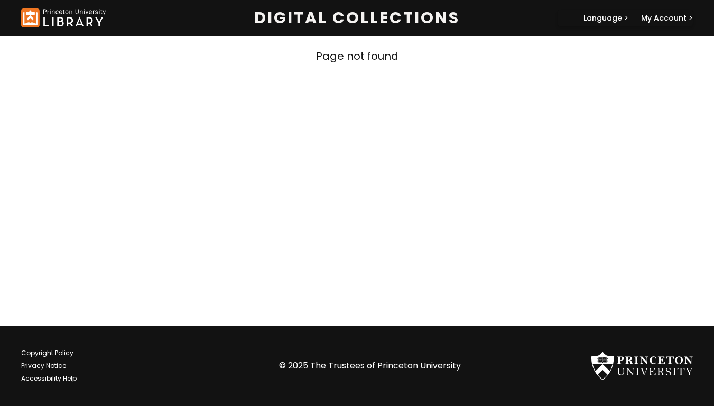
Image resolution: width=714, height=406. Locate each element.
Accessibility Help (49, 378)
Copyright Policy (47, 352)
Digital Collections (357, 17)
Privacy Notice (43, 365)
